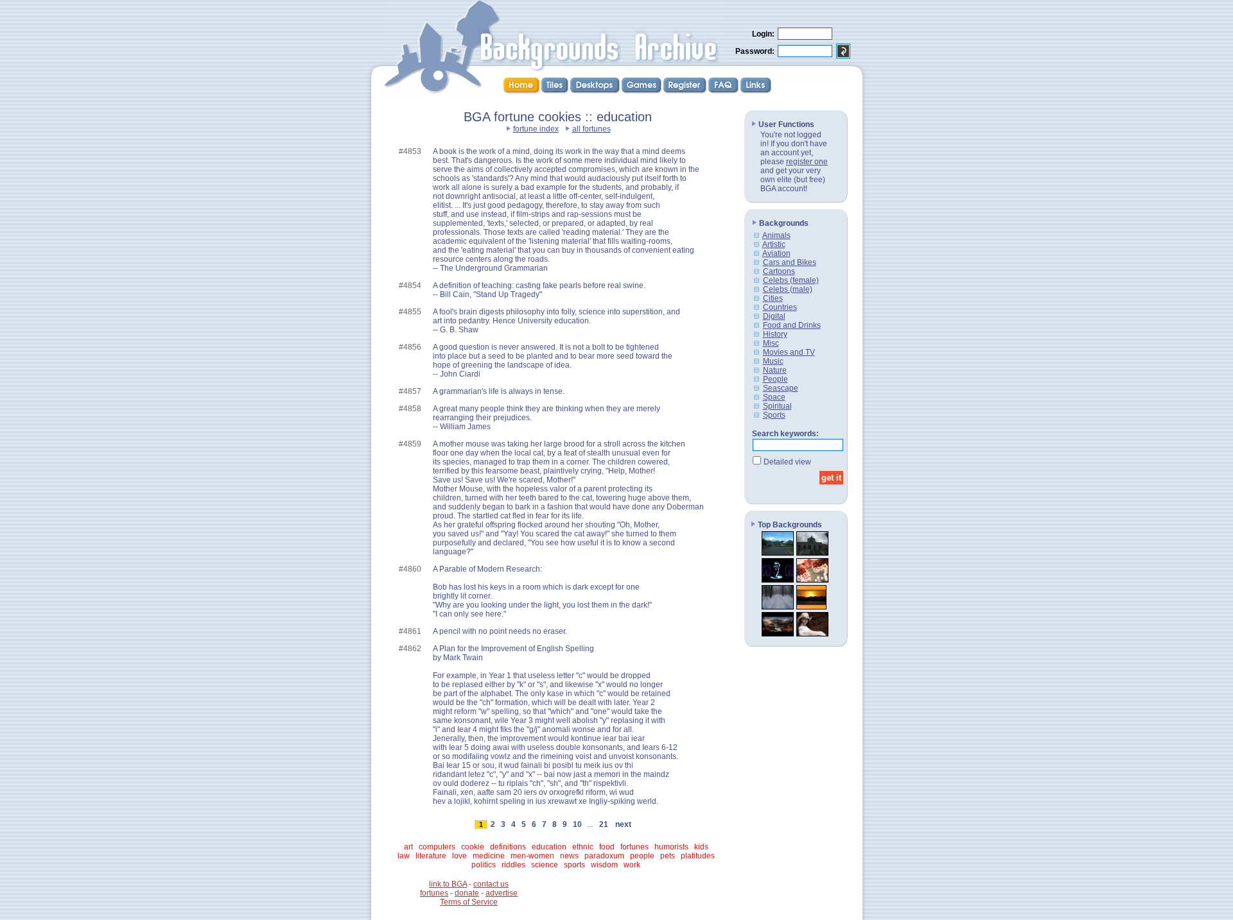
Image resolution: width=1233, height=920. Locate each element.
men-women (532, 855)
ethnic (582, 846)
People (775, 379)
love (459, 855)
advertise (501, 893)
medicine (489, 855)
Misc (771, 343)
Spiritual (777, 406)
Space (774, 397)
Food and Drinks (792, 325)
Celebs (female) (791, 280)
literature (430, 855)
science (544, 864)
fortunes (634, 846)
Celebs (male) (787, 289)
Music (773, 361)
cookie (472, 846)
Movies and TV (789, 352)
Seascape (780, 388)
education (549, 846)
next (623, 824)
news (569, 855)
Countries (780, 307)
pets (667, 855)
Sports (774, 415)
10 (577, 824)
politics (483, 864)
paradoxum (604, 855)
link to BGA (448, 884)
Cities (773, 298)
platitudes (698, 855)
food (607, 846)
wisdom (604, 864)
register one (807, 161)
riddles (513, 864)
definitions (508, 846)
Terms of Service (469, 902)
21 (603, 824)
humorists (671, 846)
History (775, 334)
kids (701, 846)
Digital (774, 316)
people (642, 855)
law (404, 855)
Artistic (773, 244)
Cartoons (779, 271)
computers (437, 846)
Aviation (776, 253)
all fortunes (591, 128)
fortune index (536, 128)
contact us (491, 884)
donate (467, 893)
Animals (776, 235)
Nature (775, 370)
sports (574, 864)
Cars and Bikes (789, 262)
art (408, 846)
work (632, 864)
